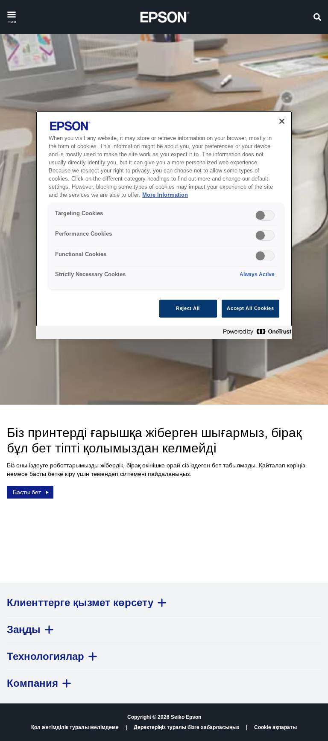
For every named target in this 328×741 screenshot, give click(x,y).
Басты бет (27, 492)
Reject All (188, 308)
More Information (165, 195)
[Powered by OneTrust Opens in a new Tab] (255, 333)
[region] (164, 224)
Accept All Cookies (250, 308)
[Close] (281, 121)
